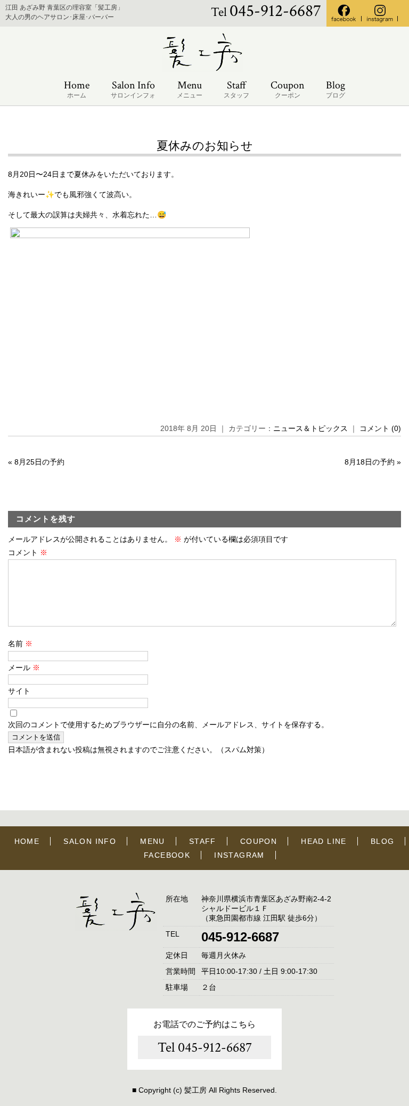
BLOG (383, 841)
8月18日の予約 (370, 462)
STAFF (202, 841)
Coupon (288, 89)
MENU (152, 841)
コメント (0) (380, 428)
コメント (27, 552)
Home (76, 89)
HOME (27, 841)
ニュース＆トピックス (310, 428)
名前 (20, 643)
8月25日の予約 (39, 462)
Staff (236, 89)
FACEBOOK (167, 855)
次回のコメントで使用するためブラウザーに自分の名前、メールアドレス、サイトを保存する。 (168, 724)
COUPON (258, 841)
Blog (335, 89)
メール (24, 667)
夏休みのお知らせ (205, 145)
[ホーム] (204, 69)
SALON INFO (89, 841)
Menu (189, 89)
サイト (19, 691)
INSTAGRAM (239, 855)
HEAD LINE (324, 841)
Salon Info (133, 89)
